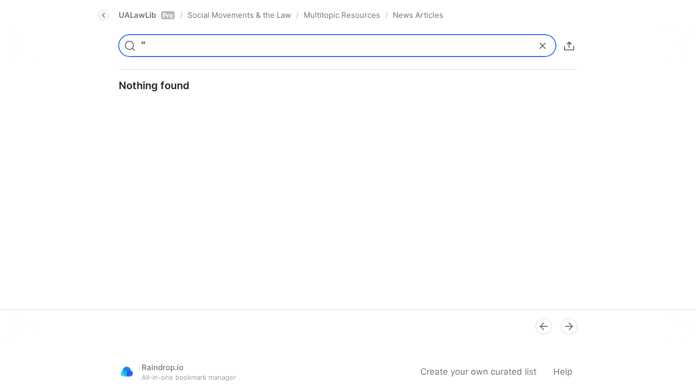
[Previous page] (544, 326)
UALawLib (146, 15)
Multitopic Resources (342, 15)
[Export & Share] (569, 46)
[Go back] (103, 15)
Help (562, 372)
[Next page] (569, 326)
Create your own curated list (478, 372)
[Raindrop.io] (127, 372)
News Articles (418, 15)
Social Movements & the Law (239, 15)
